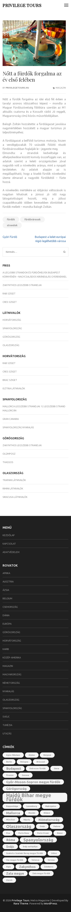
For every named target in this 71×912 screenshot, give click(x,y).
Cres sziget (10, 302)
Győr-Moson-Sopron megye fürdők (33, 782)
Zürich (9, 880)
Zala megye (15, 873)
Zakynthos (27, 867)
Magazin (61, 87)
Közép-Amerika (12, 657)
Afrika (6, 573)
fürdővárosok (32, 219)
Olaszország (11, 345)
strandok (12, 225)
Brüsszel (41, 762)
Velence (35, 860)
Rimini (60, 833)
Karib (6, 649)
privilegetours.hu (17, 87)
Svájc (6, 716)
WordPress (50, 903)
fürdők (11, 219)
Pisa (8, 833)
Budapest (13, 768)
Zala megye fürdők (41, 873)
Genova (25, 775)
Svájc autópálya (30, 847)
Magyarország (12, 674)
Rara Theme (20, 903)
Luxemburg (31, 806)
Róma (10, 840)
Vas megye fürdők (14, 860)
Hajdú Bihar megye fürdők (28, 797)
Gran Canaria (11, 419)
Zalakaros (48, 867)
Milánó (47, 813)
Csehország (10, 607)
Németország (11, 683)
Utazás (7, 733)
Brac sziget (10, 380)
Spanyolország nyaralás (18, 427)
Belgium (7, 598)
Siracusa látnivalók (15, 497)
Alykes (32, 755)
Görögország (11, 336)
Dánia (6, 615)
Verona (51, 860)
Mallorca (13, 813)
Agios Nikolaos (13, 755)
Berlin (9, 762)
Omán (42, 826)
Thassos (8, 462)
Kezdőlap (9, 535)
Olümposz (9, 453)
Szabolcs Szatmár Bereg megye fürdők (24, 853)
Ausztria (8, 581)
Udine (54, 853)
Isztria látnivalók (14, 388)
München (10, 820)
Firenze (9, 775)
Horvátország (12, 320)
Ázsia (6, 590)
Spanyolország (12, 328)
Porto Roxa (23, 833)
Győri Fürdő (10, 236)
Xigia (8, 867)
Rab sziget (9, 293)
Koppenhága (12, 806)
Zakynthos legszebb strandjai (22, 285)
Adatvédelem (11, 552)
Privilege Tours (22, 5)
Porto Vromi (43, 833)
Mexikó (31, 813)
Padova (56, 826)
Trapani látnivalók (14, 480)
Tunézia (7, 725)
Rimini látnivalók (13, 488)
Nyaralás (8, 691)
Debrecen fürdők (37, 768)
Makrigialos (50, 806)
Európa (7, 623)
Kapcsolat (9, 543)
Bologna (24, 762)
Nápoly (26, 820)
